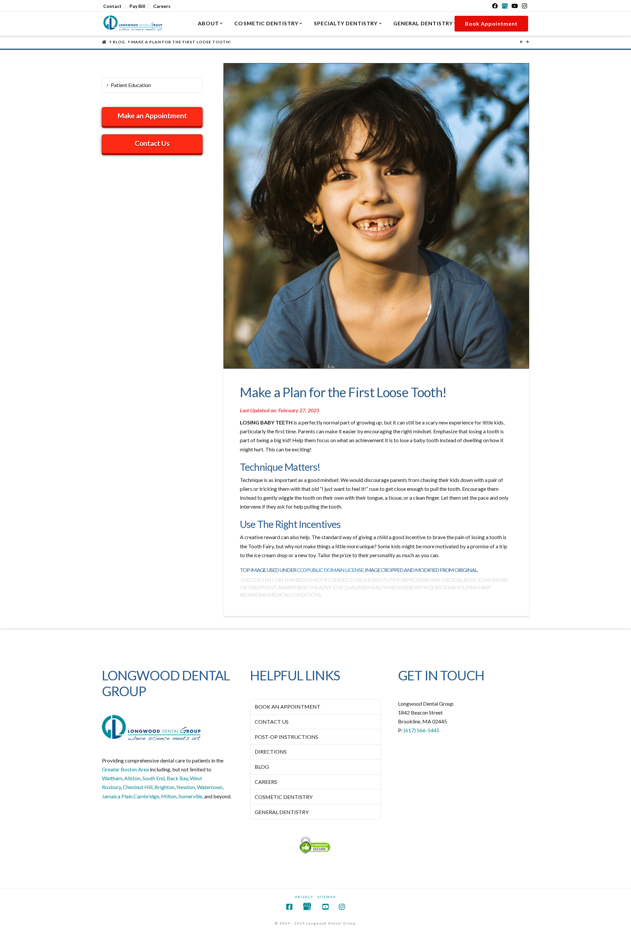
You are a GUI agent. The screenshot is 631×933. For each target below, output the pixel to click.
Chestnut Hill (137, 787)
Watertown (209, 787)
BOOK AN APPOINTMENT (287, 706)
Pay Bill (137, 6)
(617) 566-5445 (421, 730)
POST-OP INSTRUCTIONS (286, 737)
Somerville (190, 796)
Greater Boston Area (125, 769)
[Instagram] (524, 6)
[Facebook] (495, 6)
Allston (132, 778)
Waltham (112, 778)
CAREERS (266, 782)
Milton (168, 796)
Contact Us (152, 143)
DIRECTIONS (271, 751)
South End (153, 778)
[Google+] (505, 6)
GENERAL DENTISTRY (282, 812)
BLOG (262, 766)
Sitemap (326, 897)
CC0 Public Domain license (330, 570)
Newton (185, 787)
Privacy (304, 897)
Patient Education (131, 85)
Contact (112, 6)
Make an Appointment (152, 115)
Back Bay (177, 778)
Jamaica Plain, (117, 796)
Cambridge (146, 796)
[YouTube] (514, 6)
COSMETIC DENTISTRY (284, 797)
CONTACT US (272, 721)
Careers (162, 6)
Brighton (164, 787)
